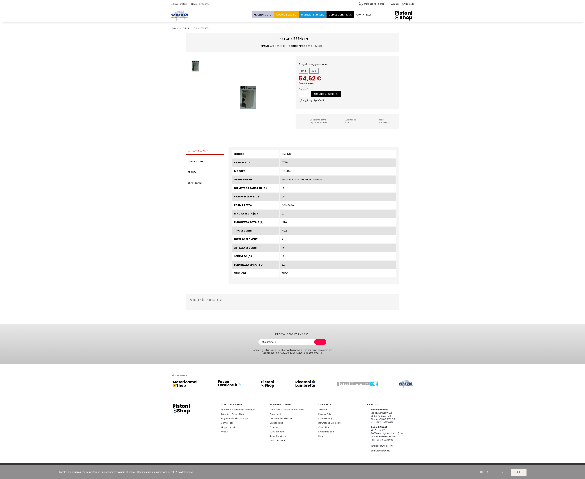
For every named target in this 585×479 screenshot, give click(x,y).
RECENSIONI (195, 183)
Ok (518, 472)
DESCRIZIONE (195, 161)
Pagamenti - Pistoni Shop (234, 418)
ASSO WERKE (277, 46)
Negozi (224, 431)
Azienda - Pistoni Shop (233, 414)
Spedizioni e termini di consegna (238, 409)
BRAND (192, 172)
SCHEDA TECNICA (198, 150)
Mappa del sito (228, 427)
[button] (209, 97)
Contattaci (227, 422)
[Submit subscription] (320, 342)
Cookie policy (492, 472)
